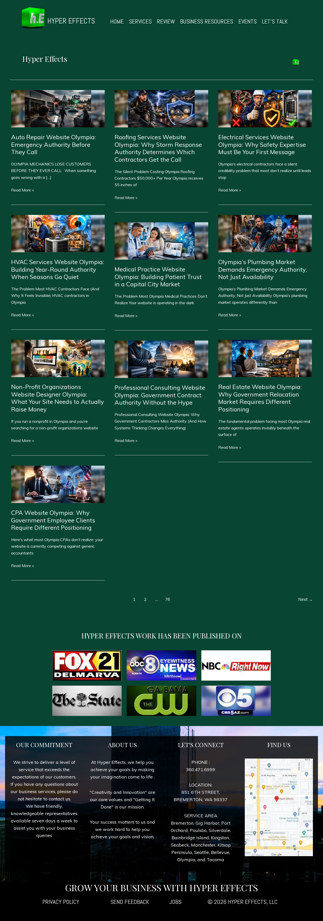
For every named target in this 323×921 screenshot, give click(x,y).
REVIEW (166, 21)
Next (305, 599)
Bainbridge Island (190, 838)
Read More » (22, 190)
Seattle (201, 852)
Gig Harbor (207, 823)
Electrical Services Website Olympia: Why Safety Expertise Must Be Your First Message (262, 144)
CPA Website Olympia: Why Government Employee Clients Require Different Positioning (53, 520)
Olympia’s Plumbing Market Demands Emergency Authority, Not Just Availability (262, 269)
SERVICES (140, 21)
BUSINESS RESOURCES (206, 21)
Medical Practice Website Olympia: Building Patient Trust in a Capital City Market (158, 276)
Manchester (203, 845)
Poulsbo (198, 830)
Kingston (220, 838)
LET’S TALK (275, 21)
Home (117, 21)
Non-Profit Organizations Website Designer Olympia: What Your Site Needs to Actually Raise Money (57, 398)
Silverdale (219, 830)
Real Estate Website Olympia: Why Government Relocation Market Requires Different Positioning (260, 398)
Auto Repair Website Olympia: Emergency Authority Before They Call (53, 144)
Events (247, 21)
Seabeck (180, 845)
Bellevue (220, 852)
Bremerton (182, 823)
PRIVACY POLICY (60, 902)
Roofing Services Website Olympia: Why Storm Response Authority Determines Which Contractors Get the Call (158, 148)
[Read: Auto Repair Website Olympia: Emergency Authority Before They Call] (58, 108)
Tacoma (215, 859)
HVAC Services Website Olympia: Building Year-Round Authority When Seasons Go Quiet (57, 269)
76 (167, 599)
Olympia (186, 859)
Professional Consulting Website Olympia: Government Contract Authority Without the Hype (160, 395)
